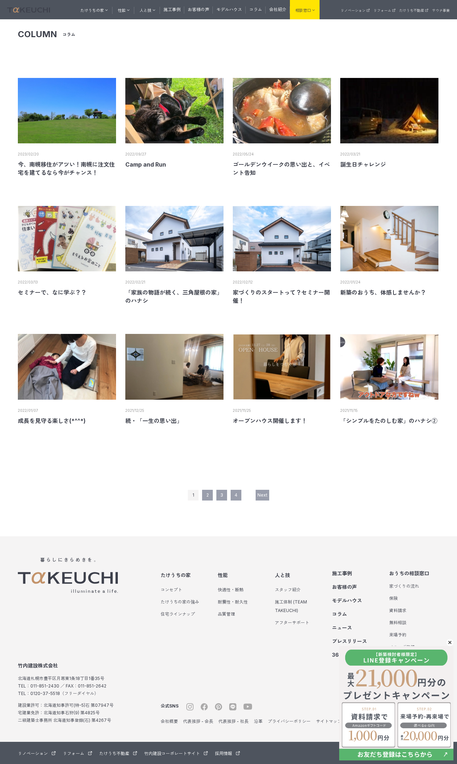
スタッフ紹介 (288, 589)
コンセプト (171, 589)
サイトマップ (329, 721)
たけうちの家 (176, 575)
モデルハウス (229, 9)
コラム (255, 9)
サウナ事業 (441, 10)
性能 (223, 575)
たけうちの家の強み (180, 602)
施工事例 (172, 9)
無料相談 (397, 622)
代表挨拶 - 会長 (198, 721)
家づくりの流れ (404, 586)
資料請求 (397, 610)
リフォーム (382, 10)
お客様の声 (198, 9)
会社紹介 (277, 9)
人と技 (282, 575)
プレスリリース (349, 641)
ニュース (342, 628)
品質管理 (226, 614)
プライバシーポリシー (289, 721)
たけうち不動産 (411, 10)
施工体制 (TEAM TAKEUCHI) (291, 606)
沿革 (258, 721)
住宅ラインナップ (178, 614)
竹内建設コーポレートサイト (172, 753)
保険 (393, 598)
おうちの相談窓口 (409, 573)
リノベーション (353, 10)
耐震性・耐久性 (233, 602)
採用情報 (223, 753)
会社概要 (169, 721)
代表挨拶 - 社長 (233, 721)
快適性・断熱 (230, 589)
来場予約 (397, 634)
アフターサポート (292, 622)
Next (262, 495)
